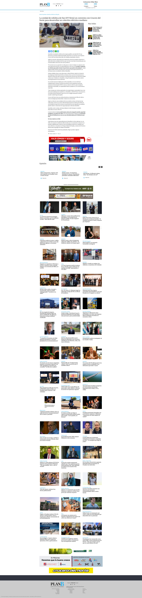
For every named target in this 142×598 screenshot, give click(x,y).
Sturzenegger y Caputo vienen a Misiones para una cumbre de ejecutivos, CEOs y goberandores (48, 539)
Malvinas (71, 590)
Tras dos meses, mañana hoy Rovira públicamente (47, 490)
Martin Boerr (59, 3)
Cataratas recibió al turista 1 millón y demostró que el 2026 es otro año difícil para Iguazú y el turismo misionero (49, 242)
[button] (102, 167)
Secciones (42, 11)
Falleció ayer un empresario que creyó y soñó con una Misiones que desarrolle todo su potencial (92, 514)
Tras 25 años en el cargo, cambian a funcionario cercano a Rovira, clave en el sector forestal (49, 439)
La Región (57, 590)
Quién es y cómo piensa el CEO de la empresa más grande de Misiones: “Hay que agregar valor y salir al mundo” (49, 464)
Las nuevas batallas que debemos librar (71, 174)
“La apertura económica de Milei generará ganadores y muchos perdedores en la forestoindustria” (49, 340)
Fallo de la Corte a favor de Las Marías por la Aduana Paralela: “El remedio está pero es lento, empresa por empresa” (92, 219)
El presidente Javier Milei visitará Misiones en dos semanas (70, 437)
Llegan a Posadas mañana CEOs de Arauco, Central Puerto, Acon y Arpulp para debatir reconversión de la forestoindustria (49, 516)
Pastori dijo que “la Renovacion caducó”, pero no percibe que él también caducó (69, 364)
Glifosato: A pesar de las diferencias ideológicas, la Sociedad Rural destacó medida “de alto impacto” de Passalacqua (70, 218)
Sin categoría (57, 592)
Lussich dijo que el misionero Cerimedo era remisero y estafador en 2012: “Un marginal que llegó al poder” (92, 439)
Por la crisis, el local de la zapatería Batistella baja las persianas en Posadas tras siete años (92, 464)
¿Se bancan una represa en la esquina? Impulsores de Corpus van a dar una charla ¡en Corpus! (70, 517)
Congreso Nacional (71, 588)
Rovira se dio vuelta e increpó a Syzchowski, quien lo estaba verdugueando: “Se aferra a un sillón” (48, 291)
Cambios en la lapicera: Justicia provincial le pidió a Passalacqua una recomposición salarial (69, 540)
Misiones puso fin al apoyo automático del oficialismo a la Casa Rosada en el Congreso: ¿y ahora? (92, 292)
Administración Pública (55, 588)
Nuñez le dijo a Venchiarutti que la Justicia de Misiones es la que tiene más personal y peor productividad (70, 314)
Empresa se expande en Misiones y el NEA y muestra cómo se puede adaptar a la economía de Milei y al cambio (49, 266)
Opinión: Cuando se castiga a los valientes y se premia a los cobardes (92, 264)
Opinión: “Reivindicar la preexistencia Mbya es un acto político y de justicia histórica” (91, 174)
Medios (84, 590)
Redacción (44, 178)
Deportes (84, 588)
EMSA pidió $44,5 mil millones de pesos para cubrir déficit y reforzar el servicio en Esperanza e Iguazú (70, 388)
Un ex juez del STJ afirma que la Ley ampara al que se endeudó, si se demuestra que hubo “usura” (92, 364)
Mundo (58, 591)
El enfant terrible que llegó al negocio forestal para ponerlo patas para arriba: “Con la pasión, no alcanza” (70, 415)
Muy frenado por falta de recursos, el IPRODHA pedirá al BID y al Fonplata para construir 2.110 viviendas (49, 389)
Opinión (71, 591)
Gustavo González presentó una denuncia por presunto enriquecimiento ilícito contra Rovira (91, 490)
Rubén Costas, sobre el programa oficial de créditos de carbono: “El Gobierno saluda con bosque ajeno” (70, 242)
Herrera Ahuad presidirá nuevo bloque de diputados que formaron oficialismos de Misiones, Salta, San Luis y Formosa (70, 340)
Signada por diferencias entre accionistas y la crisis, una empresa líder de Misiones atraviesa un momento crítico (92, 314)
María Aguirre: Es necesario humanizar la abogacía (90, 243)
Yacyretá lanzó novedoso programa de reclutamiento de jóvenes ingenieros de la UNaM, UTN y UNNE (92, 387)
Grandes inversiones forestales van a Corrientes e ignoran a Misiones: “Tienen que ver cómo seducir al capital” (92, 414)
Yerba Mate (57, 593)
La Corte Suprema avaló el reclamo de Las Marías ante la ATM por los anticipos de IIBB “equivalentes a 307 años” (70, 267)
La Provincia (85, 589)
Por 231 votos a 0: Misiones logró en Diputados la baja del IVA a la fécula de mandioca (70, 292)
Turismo (84, 592)
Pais (83, 591)
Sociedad (71, 592)
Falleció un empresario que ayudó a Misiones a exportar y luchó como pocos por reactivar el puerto (70, 491)
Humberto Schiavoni (67, 177)
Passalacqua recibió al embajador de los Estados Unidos (92, 339)
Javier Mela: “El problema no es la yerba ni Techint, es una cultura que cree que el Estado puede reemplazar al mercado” (49, 174)
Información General (71, 589)
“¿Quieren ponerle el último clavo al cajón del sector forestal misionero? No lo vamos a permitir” (49, 413)
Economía (57, 589)
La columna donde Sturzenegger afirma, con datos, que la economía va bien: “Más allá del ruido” (49, 218)
